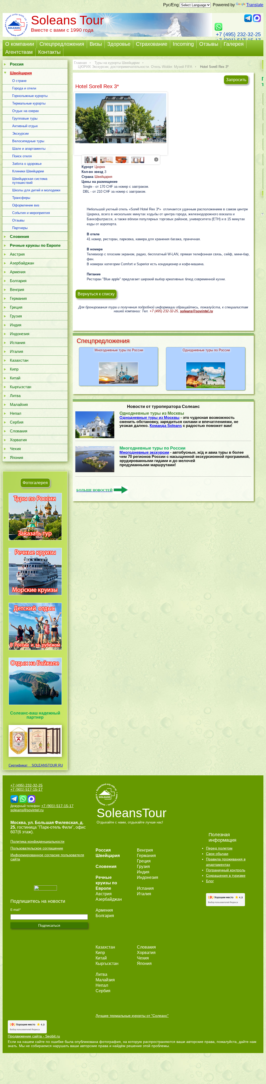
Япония (16, 457)
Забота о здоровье (27, 164)
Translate (254, 5)
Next (156, 159)
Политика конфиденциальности (37, 841)
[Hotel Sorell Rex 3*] (120, 118)
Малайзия (19, 404)
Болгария (18, 280)
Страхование (151, 44)
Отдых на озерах (25, 111)
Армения (17, 272)
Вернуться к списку (96, 294)
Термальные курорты (28, 103)
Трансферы (21, 198)
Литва (15, 395)
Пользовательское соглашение (36, 848)
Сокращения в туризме (225, 875)
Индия (15, 325)
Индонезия (19, 334)
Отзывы (208, 44)
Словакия (18, 431)
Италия (16, 351)
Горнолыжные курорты (30, 96)
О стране (19, 81)
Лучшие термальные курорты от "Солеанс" (132, 1016)
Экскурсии (20, 133)
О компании (19, 44)
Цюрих (100, 167)
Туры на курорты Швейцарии (117, 63)
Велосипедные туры (28, 141)
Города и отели (24, 88)
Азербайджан (22, 263)
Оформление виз (25, 205)
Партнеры (20, 228)
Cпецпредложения (61, 44)
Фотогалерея (35, 483)
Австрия (17, 254)
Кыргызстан (20, 387)
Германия (18, 298)
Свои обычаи (217, 854)
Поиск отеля (22, 156)
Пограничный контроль (225, 870)
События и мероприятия (31, 213)
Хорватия (18, 440)
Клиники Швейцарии (28, 171)
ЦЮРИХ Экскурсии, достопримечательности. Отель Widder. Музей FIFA (135, 67)
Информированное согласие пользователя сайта (47, 857)
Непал (15, 413)
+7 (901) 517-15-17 (26, 789)
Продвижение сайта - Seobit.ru (34, 1036)
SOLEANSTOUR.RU (46, 765)
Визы (96, 44)
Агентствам (19, 52)
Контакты (49, 52)
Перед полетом (219, 848)
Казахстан (19, 360)
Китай (15, 378)
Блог (210, 881)
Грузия (16, 316)
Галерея (234, 44)
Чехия (15, 448)
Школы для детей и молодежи (36, 190)
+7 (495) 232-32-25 (238, 34)
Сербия (16, 422)
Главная (80, 63)
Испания (17, 342)
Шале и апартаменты (28, 149)
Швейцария (103, 177)
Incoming (183, 44)
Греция (16, 307)
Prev (88, 159)
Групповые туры (24, 118)
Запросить (236, 79)
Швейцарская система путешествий (29, 181)
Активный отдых (25, 126)
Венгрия (17, 289)
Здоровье (118, 44)
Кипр (14, 369)
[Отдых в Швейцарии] (35, 705)
